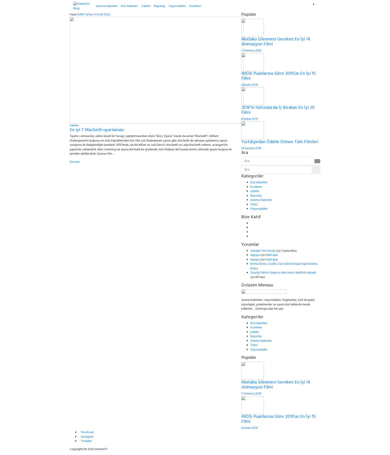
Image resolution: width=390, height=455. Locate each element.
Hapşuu (255, 255)
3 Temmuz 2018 (251, 50)
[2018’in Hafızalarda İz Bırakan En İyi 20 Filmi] (252, 96)
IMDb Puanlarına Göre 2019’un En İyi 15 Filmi (278, 76)
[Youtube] (251, 232)
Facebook (87, 432)
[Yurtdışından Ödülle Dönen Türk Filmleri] (252, 130)
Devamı (75, 162)
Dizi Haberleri (129, 6)
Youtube (86, 441)
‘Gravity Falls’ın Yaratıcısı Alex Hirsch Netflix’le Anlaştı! (283, 272)
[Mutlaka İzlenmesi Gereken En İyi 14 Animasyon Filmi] (252, 27)
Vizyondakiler (177, 6)
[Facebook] (251, 223)
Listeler (146, 6)
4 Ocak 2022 (102, 14)
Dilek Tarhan (85, 14)
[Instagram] (251, 236)
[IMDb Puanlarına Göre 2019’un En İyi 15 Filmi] (252, 62)
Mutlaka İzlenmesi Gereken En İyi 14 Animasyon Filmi (275, 42)
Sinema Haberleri (106, 6)
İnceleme (195, 6)
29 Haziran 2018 (251, 148)
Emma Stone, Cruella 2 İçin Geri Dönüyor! (276, 264)
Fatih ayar (272, 255)
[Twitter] (251, 227)
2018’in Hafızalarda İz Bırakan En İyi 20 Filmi (278, 110)
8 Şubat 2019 (249, 119)
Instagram (87, 436)
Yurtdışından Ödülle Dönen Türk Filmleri (279, 142)
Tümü (254, 204)
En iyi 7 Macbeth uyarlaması (97, 130)
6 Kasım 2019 (249, 85)
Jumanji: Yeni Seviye (263, 250)
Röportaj (159, 6)
